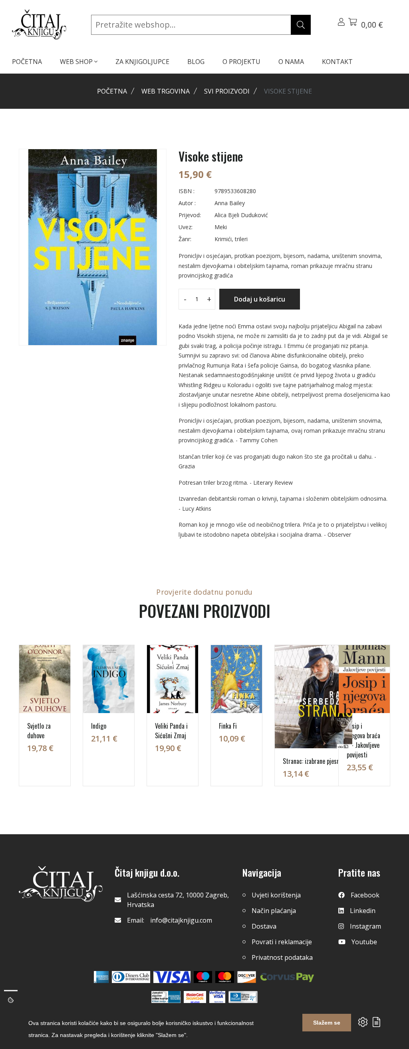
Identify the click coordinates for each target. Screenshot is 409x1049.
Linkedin (362, 910)
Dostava (264, 926)
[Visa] (172, 977)
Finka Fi (228, 726)
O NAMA (291, 61)
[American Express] (101, 977)
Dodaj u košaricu (259, 299)
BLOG (195, 61)
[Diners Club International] (131, 977)
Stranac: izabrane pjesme (313, 761)
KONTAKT (337, 61)
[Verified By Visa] (217, 997)
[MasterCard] (203, 977)
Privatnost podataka (282, 957)
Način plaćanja (274, 910)
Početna (112, 91)
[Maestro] (224, 977)
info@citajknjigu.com (181, 920)
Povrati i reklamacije (282, 941)
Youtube (364, 941)
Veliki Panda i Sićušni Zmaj (171, 730)
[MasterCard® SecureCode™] (195, 997)
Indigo (98, 726)
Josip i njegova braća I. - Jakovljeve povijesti (363, 740)
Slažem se (326, 1022)
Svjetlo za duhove (39, 730)
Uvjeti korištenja (276, 895)
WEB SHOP (77, 61)
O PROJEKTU (241, 61)
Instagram (365, 926)
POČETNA (27, 61)
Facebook (365, 895)
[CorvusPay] (287, 977)
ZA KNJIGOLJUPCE (142, 61)
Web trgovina (165, 91)
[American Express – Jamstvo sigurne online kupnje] (166, 997)
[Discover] (246, 977)
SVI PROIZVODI (227, 91)
